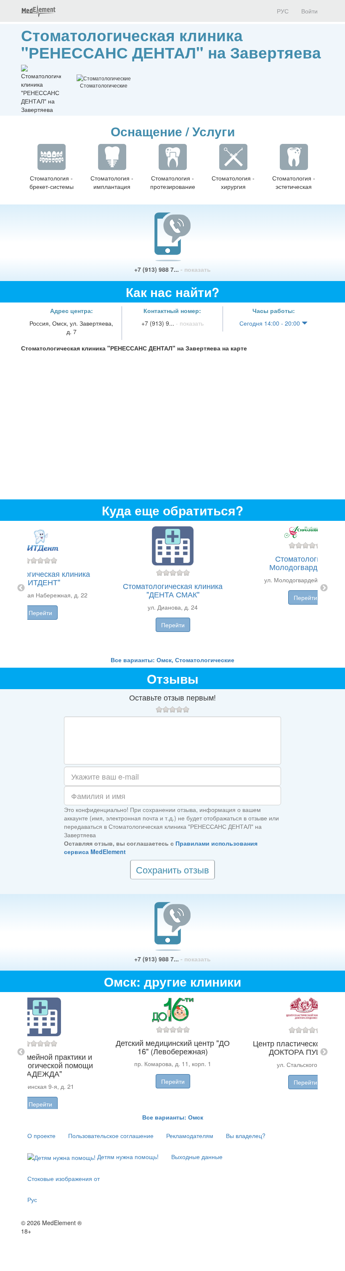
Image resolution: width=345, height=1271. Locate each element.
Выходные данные (197, 1156)
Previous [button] (21, 588)
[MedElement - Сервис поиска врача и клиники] (38, 10)
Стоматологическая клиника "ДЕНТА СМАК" (173, 590)
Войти (309, 11)
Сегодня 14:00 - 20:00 (270, 323)
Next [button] (324, 588)
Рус (32, 1199)
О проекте (41, 1135)
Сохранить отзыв (172, 869)
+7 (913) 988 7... (172, 269)
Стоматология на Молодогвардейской (305, 562)
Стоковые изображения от (63, 1178)
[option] (172, 588)
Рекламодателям (189, 1135)
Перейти (40, 612)
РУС (282, 11)
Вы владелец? (245, 1135)
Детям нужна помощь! (127, 1156)
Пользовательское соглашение (111, 1135)
